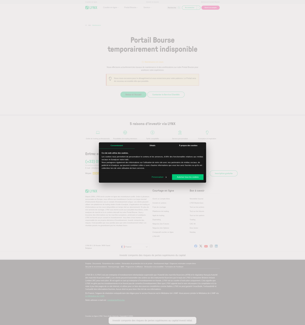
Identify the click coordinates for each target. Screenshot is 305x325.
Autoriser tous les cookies (188, 177)
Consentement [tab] (117, 145)
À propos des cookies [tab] (188, 145)
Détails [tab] (152, 145)
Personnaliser (157, 177)
